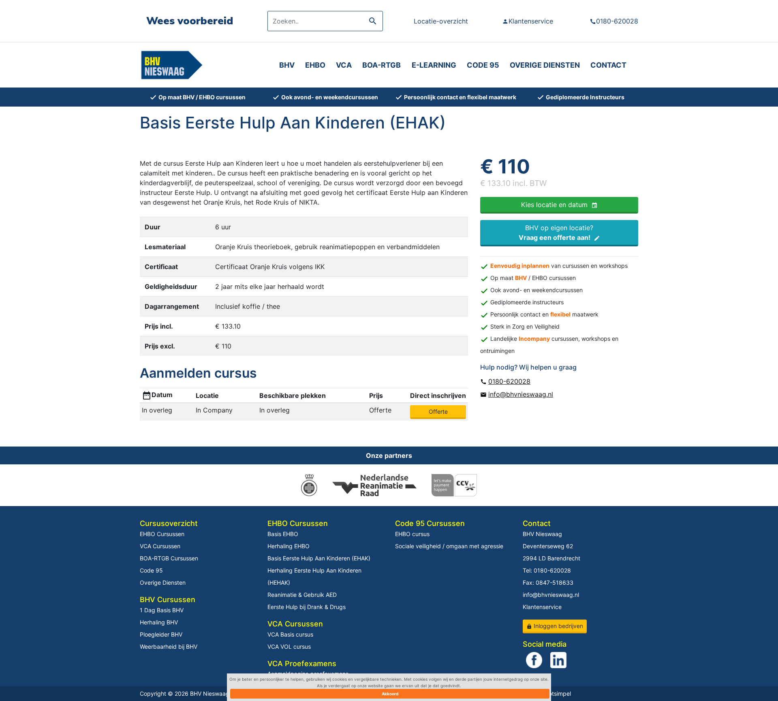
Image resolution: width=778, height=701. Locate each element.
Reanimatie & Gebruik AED (302, 594)
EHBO (315, 65)
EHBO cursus (412, 533)
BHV (287, 65)
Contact (608, 65)
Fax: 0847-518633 (548, 582)
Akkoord (390, 693)
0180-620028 (614, 21)
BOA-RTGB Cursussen (169, 558)
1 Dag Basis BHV (162, 610)
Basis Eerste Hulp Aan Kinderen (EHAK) (318, 558)
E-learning (434, 65)
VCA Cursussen (160, 546)
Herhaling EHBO (288, 546)
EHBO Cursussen (162, 533)
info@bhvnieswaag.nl (516, 394)
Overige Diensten (163, 582)
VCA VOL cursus (289, 646)
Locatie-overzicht (441, 21)
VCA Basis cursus (290, 634)
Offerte (438, 411)
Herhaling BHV (159, 622)
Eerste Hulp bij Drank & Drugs (306, 606)
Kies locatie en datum (559, 205)
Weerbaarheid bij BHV (168, 646)
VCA (344, 65)
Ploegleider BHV (161, 634)
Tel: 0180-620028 (547, 570)
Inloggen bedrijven (554, 625)
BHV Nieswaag (542, 533)
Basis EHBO (282, 533)
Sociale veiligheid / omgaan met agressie (449, 546)
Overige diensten (545, 65)
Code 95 (483, 65)
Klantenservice (527, 21)
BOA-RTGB (381, 65)
